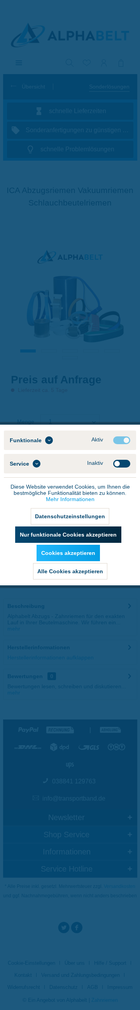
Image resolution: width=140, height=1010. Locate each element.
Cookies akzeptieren (68, 553)
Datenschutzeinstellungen (70, 516)
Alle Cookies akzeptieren (70, 571)
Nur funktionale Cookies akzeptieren (68, 535)
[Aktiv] (121, 440)
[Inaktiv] (121, 464)
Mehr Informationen (70, 499)
